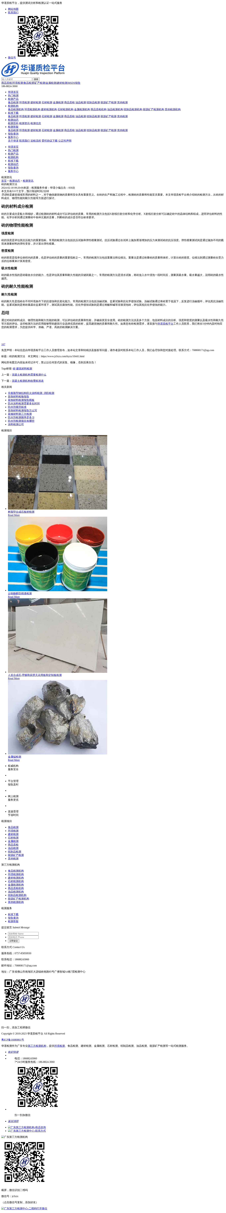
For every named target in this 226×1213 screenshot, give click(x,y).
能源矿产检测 (108, 102)
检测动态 (13, 119)
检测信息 (35, 123)
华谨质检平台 (165, 323)
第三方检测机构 (37, 1045)
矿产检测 (40, 82)
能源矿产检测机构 (153, 109)
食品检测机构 (16, 109)
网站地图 (13, 9)
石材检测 (47, 102)
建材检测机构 (49, 109)
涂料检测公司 (16, 424)
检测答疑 (13, 126)
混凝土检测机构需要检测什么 (29, 374)
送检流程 (35, 140)
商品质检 (6, 82)
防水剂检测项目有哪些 (21, 420)
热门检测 (13, 95)
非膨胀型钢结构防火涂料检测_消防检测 (31, 393)
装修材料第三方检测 (20, 414)
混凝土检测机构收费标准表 (28, 380)
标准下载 (13, 112)
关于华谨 (13, 140)
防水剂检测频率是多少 (21, 417)
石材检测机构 (65, 109)
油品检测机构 (115, 109)
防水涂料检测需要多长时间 (24, 403)
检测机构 (13, 105)
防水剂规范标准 (17, 407)
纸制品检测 (93, 102)
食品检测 (28, 82)
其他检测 (122, 102)
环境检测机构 (32, 109)
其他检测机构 (173, 109)
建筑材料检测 (24, 368)
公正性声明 (64, 140)
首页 (4, 180)
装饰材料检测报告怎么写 (22, 410)
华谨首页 (13, 92)
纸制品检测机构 (133, 109)
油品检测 (80, 102)
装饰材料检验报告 (18, 396)
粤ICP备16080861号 (12, 1039)
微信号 (12, 57)
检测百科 (13, 123)
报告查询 (13, 133)
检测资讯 (24, 123)
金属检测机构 (82, 109)
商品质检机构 (99, 109)
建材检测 (62, 82)
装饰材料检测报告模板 (21, 400)
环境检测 (17, 82)
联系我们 (13, 12)
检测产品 (13, 99)
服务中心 (13, 137)
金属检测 (51, 82)
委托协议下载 (50, 140)
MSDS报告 (74, 82)
